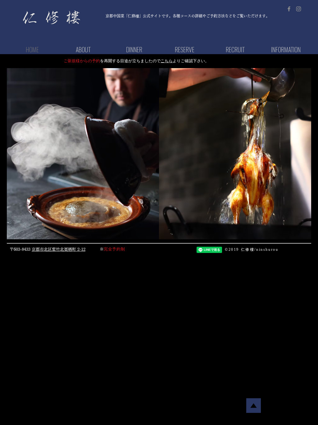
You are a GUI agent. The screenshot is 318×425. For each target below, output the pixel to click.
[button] (83, 153)
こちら (167, 60)
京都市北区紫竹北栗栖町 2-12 (58, 249)
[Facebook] (289, 9)
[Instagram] (298, 9)
